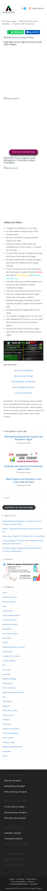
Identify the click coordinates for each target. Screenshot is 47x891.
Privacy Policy (31, 879)
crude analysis (7, 611)
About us (31, 881)
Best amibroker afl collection (23, 381)
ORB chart (6, 706)
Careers (12, 879)
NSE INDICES (7, 701)
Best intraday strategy (23, 376)
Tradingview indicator (13, 838)
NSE (3, 697)
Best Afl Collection (9, 602)
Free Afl (5, 642)
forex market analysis (10, 633)
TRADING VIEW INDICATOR (12, 747)
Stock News (6, 724)
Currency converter (9, 620)
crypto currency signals (11, 615)
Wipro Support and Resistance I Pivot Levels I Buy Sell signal (23, 480)
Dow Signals (6, 629)
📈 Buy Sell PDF (32, 32)
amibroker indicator (9, 597)
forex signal (11, 21)
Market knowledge (9, 679)
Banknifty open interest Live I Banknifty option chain (23, 467)
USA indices (6, 751)
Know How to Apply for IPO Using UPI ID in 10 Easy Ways (23, 536)
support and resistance (23, 24)
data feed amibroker (10, 624)
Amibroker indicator (12, 833)
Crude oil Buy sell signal (14, 806)
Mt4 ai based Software (23, 370)
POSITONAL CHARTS (10, 710)
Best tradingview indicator (24, 387)
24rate (4, 592)
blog (4, 606)
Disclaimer (20, 879)
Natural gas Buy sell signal (15, 812)
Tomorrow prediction (10, 733)
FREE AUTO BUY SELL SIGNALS (13, 647)
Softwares (6, 719)
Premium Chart (8, 715)
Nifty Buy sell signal (12, 780)
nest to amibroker (9, 688)
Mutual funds (7, 683)
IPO (3, 665)
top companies (8, 738)
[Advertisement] (23, 72)
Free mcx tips (7, 651)
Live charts (6, 670)
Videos (4, 756)
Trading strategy (8, 742)
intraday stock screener (11, 656)
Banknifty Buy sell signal (14, 786)
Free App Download (23, 393)
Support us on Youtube (19, 507)
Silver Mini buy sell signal (15, 818)
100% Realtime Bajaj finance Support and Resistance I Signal (23, 438)
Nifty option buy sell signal (15, 792)
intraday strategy (8, 661)
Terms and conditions (18, 881)
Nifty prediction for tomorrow (13, 692)
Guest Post (34, 884)
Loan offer (6, 674)
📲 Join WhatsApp (15, 32)
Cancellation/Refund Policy (19, 884)
